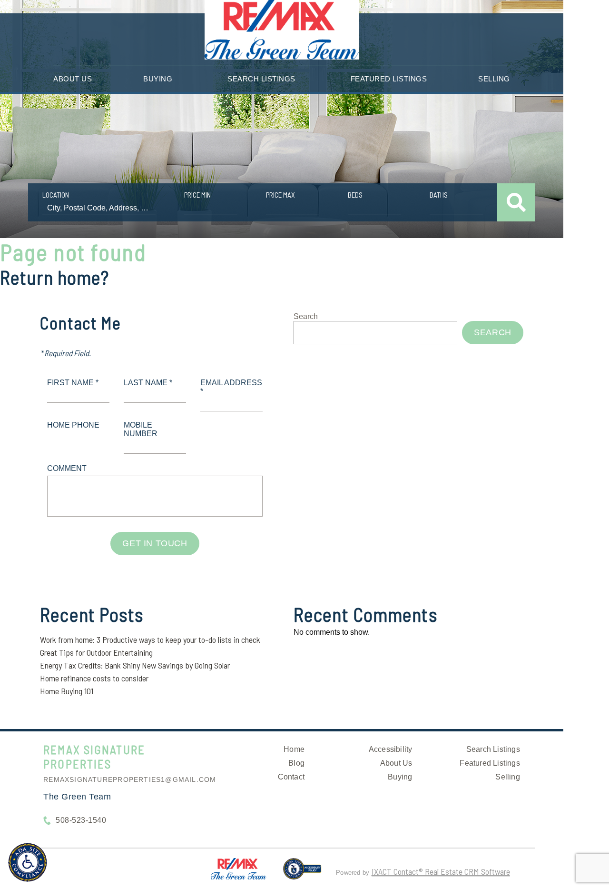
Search (306, 316)
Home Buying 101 (66, 691)
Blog (296, 763)
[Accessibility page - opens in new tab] (302, 873)
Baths (439, 194)
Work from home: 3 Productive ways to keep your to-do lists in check (150, 639)
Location (55, 194)
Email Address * (231, 387)
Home (294, 749)
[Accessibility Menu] (27, 862)
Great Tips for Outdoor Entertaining (96, 652)
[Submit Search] (516, 202)
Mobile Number (140, 429)
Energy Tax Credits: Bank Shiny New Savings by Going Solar (135, 665)
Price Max (280, 194)
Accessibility (391, 749)
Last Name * (148, 383)
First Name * (72, 383)
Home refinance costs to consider (94, 678)
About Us (72, 79)
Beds (355, 194)
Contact (291, 777)
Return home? (54, 277)
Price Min (197, 194)
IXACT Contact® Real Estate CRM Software (441, 871)
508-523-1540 (81, 820)
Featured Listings (389, 79)
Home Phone (73, 425)
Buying (157, 79)
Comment (67, 468)
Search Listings (261, 79)
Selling (494, 79)
